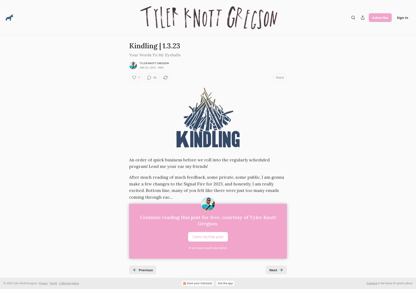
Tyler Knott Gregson (154, 63)
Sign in (402, 17)
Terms (53, 283)
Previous (146, 270)
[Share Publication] (362, 17)
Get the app (225, 283)
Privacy (43, 283)
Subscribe (380, 17)
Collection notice (69, 283)
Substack (372, 283)
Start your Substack (199, 283)
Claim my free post (208, 236)
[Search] (353, 17)
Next (273, 270)
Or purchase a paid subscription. (208, 248)
